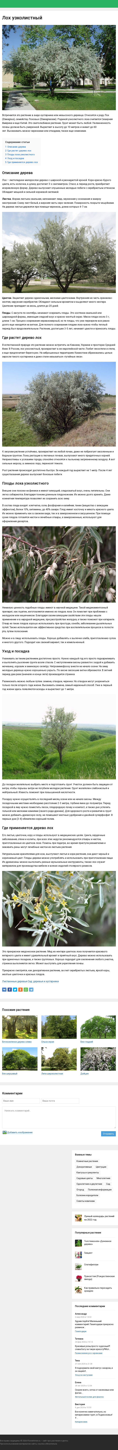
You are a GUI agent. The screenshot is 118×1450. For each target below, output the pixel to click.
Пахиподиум (80, 1331)
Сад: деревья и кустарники (43, 981)
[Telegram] (31, 990)
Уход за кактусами (83, 1375)
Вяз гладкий (87, 1042)
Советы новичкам (86, 1201)
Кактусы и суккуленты (88, 1172)
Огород (80, 1189)
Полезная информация (100, 1189)
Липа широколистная (52, 1073)
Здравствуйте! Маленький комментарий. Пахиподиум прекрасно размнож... (94, 1324)
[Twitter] (15, 990)
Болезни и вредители (87, 1195)
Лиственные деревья (14, 981)
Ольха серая (47, 1042)
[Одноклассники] (20, 990)
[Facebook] (10, 990)
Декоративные (84, 1167)
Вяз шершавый (9, 1073)
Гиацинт (88, 1253)
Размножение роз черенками (88, 1353)
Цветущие (101, 1167)
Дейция (85, 1073)
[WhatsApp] (26, 990)
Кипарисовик (81, 1422)
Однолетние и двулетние (89, 1184)
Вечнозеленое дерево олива (16, 1042)
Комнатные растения (87, 1161)
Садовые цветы (85, 1178)
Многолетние (103, 1178)
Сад (108, 1184)
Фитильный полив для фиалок (89, 1397)
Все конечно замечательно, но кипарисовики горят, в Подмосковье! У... (93, 1414)
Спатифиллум (91, 1264)
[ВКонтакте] (4, 990)
